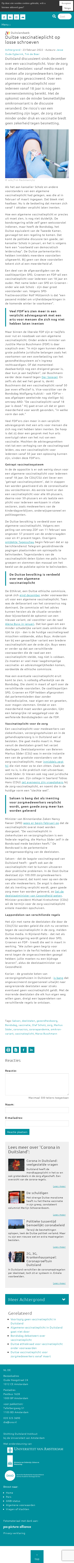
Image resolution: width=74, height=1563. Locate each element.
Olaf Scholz (39, 1025)
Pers (8, 1496)
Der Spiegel (50, 377)
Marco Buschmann (46, 1033)
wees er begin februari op (41, 823)
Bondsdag (11, 1025)
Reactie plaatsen (17, 1132)
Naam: (9, 1104)
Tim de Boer (32, 54)
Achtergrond (12, 49)
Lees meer (59, 1186)
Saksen (16, 1020)
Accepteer (66, 3)
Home (9, 1492)
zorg (49, 1025)
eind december (30, 595)
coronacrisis (20, 1029)
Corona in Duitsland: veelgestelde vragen (42, 1162)
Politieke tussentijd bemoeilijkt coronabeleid (46, 1223)
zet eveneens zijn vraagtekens (43, 782)
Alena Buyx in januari (19, 624)
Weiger (67, 8)
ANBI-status (13, 1501)
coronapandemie (39, 1029)
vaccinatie (25, 1025)
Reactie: (11, 1070)
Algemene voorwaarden (20, 1505)
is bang (58, 978)
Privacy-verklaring (14, 1533)
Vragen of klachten (17, 1509)
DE (9, 1370)
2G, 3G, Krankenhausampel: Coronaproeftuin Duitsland (42, 1259)
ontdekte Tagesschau (19, 542)
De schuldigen (37, 1193)
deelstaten (28, 1020)
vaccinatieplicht (24, 1033)
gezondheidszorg (47, 1020)
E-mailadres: (14, 1117)
